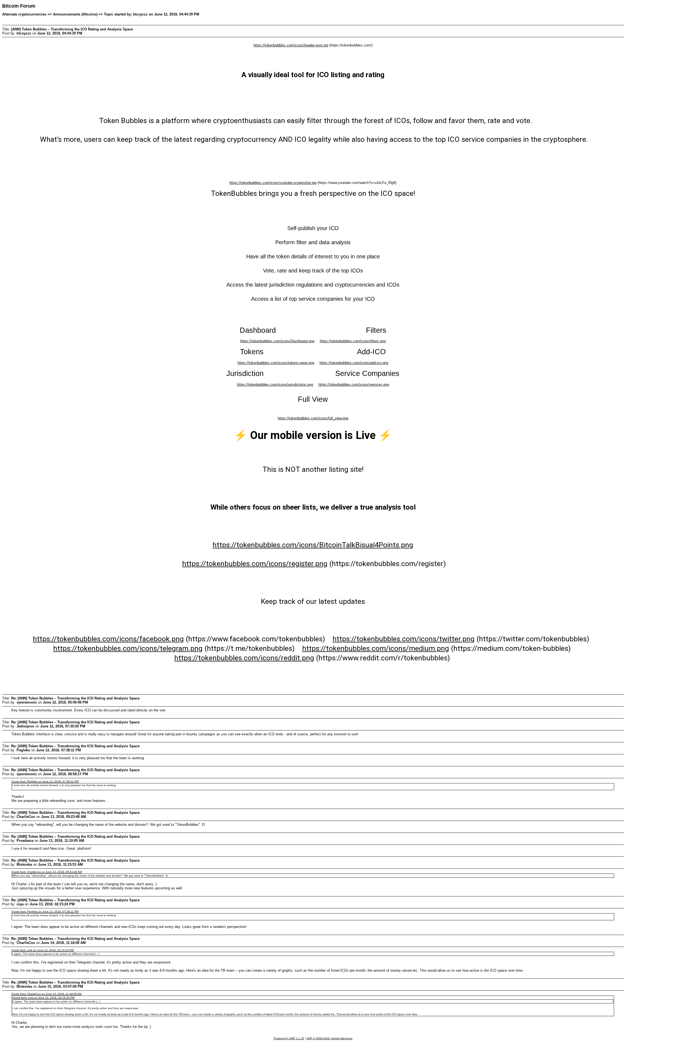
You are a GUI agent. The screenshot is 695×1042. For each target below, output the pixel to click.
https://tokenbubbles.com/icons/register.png (254, 563)
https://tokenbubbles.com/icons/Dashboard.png (277, 341)
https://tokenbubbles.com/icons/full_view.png (313, 418)
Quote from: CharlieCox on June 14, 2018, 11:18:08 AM (46, 993)
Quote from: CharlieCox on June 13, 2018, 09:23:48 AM (46, 871)
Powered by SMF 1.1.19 (289, 1038)
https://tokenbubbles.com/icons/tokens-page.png (276, 363)
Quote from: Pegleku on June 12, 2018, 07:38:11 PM (44, 781)
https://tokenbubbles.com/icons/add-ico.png (354, 363)
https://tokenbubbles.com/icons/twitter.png (404, 639)
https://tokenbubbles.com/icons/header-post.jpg (291, 45)
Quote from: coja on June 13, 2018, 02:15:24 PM (42, 950)
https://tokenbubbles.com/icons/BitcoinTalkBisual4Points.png (313, 545)
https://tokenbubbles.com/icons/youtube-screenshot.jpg (273, 183)
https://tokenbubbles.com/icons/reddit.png (244, 658)
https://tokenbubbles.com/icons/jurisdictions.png (275, 384)
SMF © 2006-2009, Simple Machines (329, 1038)
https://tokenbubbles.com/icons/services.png (353, 384)
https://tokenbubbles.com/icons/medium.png (375, 648)
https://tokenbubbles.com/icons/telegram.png (128, 648)
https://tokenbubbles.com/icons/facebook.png (108, 639)
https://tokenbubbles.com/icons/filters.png (353, 341)
